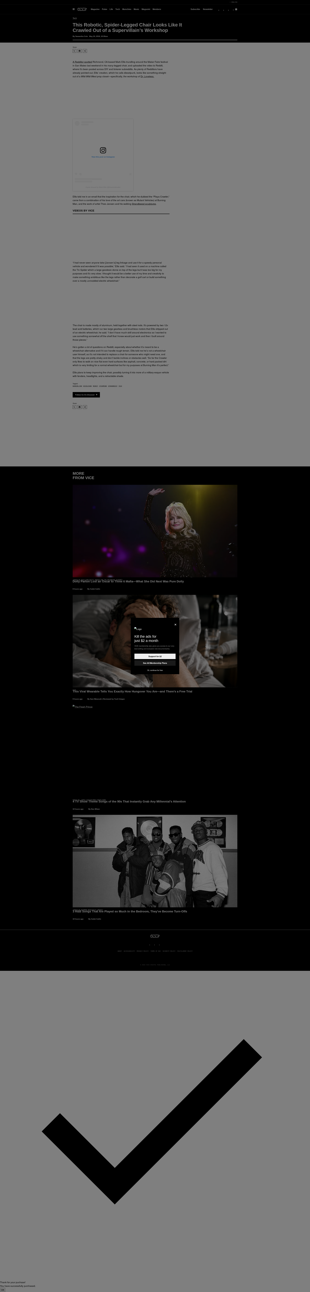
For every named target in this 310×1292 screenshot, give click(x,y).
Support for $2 (155, 656)
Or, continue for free (155, 670)
